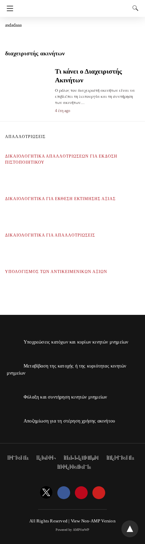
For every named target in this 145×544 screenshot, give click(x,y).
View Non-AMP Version (93, 520)
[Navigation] (8, 8)
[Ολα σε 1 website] (73, 6)
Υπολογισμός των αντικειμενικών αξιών (56, 271)
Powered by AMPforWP (73, 530)
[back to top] (129, 528)
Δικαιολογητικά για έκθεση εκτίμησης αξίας (60, 198)
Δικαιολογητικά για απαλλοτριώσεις (50, 235)
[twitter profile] (46, 493)
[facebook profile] (63, 493)
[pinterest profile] (81, 493)
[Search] (134, 8)
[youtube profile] (98, 493)
